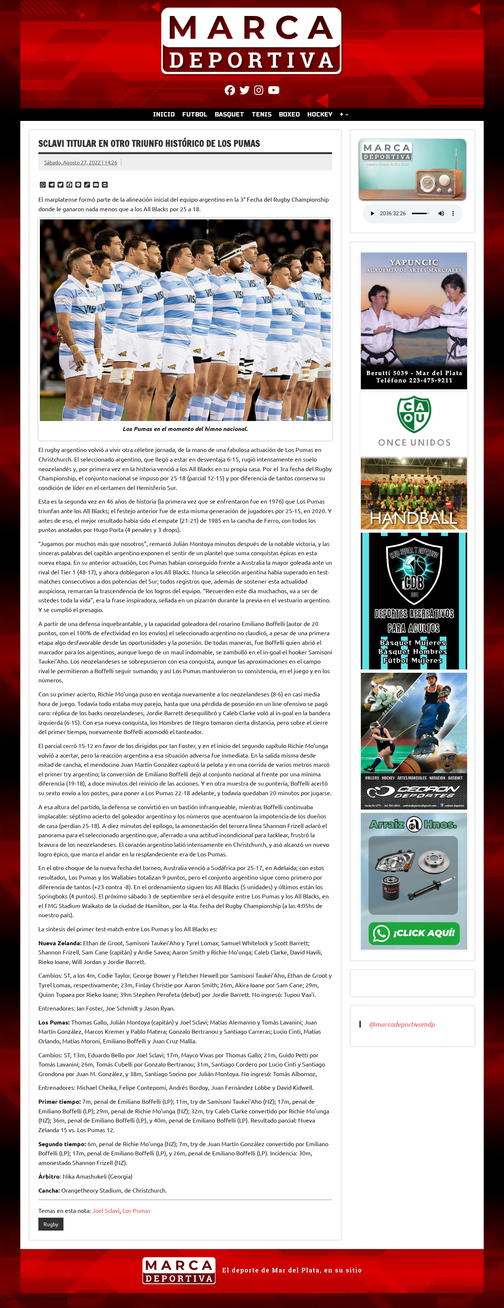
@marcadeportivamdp (402, 1024)
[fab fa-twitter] (244, 91)
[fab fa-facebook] (230, 91)
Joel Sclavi (106, 1210)
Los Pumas (136, 1210)
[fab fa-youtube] (274, 91)
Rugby (51, 1224)
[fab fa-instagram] (258, 91)
